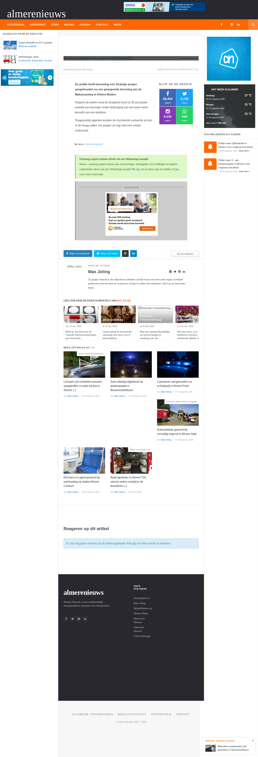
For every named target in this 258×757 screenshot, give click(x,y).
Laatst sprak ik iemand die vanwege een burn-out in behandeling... (118, 334)
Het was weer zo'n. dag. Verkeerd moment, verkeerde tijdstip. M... (190, 334)
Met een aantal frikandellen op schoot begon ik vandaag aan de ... (155, 334)
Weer (117, 24)
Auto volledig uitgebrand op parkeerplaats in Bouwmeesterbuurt (126, 386)
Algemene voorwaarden (92, 714)
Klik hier (222, 123)
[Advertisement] (127, 47)
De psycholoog (113, 319)
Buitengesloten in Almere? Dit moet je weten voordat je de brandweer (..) (128, 481)
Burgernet (38, 24)
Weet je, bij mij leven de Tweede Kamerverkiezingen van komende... (81, 334)
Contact (102, 24)
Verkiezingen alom (28, 56)
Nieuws (69, 24)
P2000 (55, 24)
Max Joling (73, 396)
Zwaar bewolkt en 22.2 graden (35, 42)
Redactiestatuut (132, 714)
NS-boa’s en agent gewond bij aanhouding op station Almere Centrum (82, 481)
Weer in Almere (27, 46)
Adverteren (161, 714)
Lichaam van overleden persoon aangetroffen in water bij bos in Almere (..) (83, 386)
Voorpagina (15, 24)
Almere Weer (141, 613)
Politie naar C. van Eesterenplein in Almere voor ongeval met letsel (234, 164)
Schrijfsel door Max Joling (35, 61)
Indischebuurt (94, 144)
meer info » (244, 151)
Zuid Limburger (142, 636)
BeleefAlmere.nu (143, 608)
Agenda (85, 24)
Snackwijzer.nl (141, 598)
